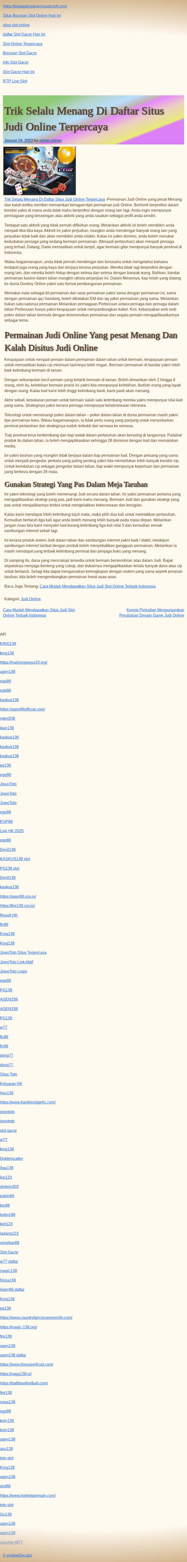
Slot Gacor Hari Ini (19, 72)
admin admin (50, 140)
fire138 (6, 1336)
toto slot (6, 1458)
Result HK (9, 915)
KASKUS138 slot (15, 859)
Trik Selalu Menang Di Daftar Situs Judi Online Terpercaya (54, 199)
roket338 (7, 718)
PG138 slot (9, 868)
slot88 (5, 1486)
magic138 (8, 1271)
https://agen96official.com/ (22, 709)
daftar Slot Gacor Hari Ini (24, 34)
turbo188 (7, 1215)
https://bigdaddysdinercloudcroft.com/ (35, 6)
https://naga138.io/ (16, 1374)
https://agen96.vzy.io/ (18, 896)
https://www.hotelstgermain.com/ (28, 1495)
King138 (7, 934)
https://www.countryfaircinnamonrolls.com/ (36, 1317)
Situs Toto (8, 1074)
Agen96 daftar (12, 1289)
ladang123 (9, 1233)
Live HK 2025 (12, 831)
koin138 (7, 1421)
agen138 (7, 672)
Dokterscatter (11, 1159)
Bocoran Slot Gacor (20, 53)
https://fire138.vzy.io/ (17, 906)
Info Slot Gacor (15, 62)
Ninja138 (8, 1280)
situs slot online (16, 25)
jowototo (7, 1112)
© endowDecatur (17, 1555)
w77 (3, 1027)
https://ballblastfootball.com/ (24, 1383)
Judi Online (31, 599)
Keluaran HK (11, 1084)
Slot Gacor (9, 1252)
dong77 (6, 1055)
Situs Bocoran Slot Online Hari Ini (32, 15)
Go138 (6, 1514)
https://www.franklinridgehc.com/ (28, 1102)
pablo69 (7, 1196)
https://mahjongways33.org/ (23, 662)
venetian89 (9, 1243)
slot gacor (8, 1130)
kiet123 (6, 1224)
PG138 (6, 990)
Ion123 (6, 1177)
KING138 (8, 644)
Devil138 (8, 850)
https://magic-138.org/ (18, 1327)
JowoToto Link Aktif (16, 962)
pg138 (5, 765)
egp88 (5, 681)
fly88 (4, 924)
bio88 (5, 1205)
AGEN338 (9, 999)
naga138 (7, 1402)
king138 (7, 653)
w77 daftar (9, 1261)
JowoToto (8, 784)
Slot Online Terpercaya (22, 44)
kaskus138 (9, 700)
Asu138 (6, 1093)
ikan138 (7, 728)
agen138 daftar (13, 1355)
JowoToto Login (13, 971)
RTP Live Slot (15, 81)
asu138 (6, 1449)
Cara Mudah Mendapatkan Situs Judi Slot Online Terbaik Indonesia (98, 586)
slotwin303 (9, 1187)
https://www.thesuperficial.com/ (26, 1364)
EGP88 (6, 822)
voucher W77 (11, 1542)
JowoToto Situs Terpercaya (23, 952)
